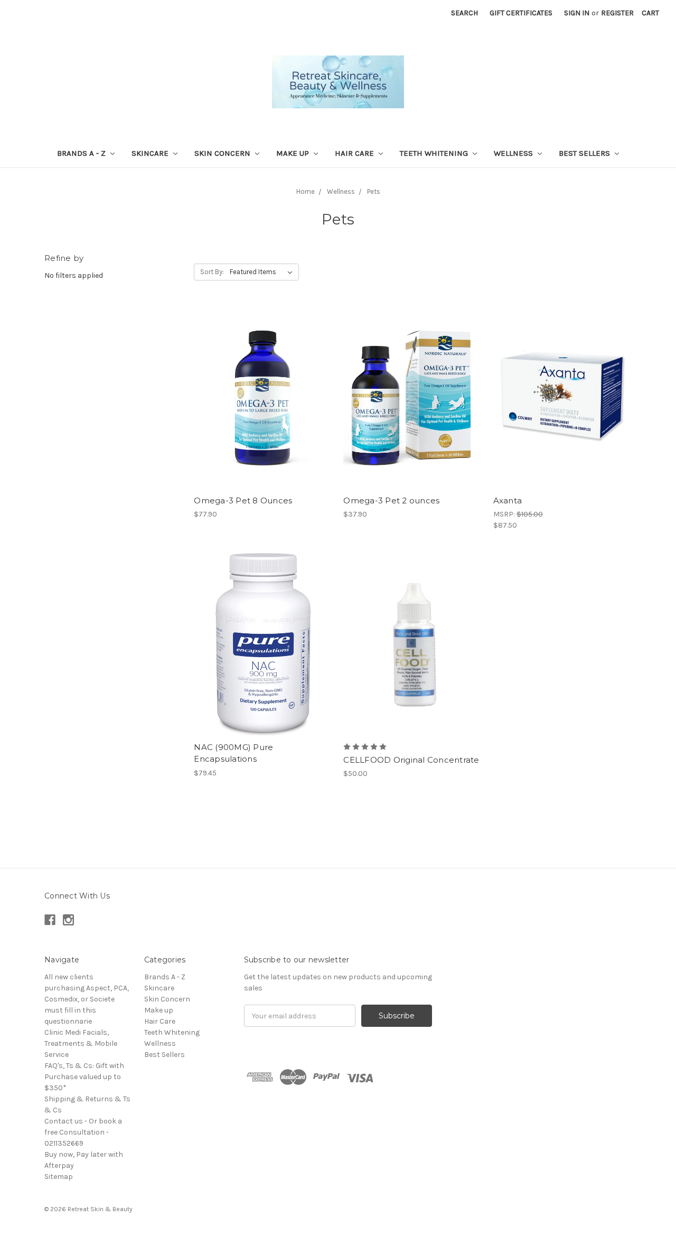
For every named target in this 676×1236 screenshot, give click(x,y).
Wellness (514, 153)
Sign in (576, 12)
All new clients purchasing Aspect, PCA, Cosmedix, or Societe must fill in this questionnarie (86, 999)
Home (305, 191)
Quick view (263, 378)
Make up (293, 153)
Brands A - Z (82, 153)
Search (464, 12)
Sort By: (212, 272)
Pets (373, 191)
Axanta (507, 500)
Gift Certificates (521, 12)
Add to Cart (263, 416)
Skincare (151, 153)
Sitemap (58, 1176)
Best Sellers (585, 153)
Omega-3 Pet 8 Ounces (243, 500)
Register (617, 12)
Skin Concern (223, 153)
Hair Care (355, 153)
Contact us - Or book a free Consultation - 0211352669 (83, 1132)
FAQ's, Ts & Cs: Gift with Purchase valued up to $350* (84, 1076)
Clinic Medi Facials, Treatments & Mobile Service (80, 1043)
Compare (259, 398)
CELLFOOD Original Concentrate (411, 760)
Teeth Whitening (435, 153)
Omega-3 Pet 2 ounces (391, 500)
